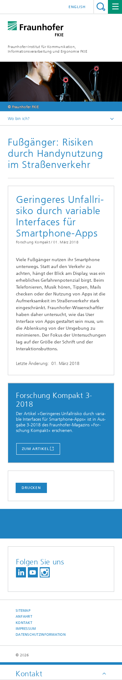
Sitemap (23, 611)
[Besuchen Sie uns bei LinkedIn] (21, 572)
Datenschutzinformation (41, 635)
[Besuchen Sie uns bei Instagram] (45, 572)
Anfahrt (24, 617)
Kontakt (24, 623)
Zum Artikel (35, 449)
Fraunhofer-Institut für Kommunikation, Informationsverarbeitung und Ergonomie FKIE (47, 49)
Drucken (31, 488)
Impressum (26, 629)
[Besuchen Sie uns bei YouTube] (33, 572)
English (77, 7)
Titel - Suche (101, 6)
